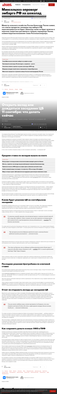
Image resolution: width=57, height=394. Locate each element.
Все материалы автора (16, 22)
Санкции (16, 89)
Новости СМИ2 (5, 97)
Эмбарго (20, 89)
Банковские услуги (38, 371)
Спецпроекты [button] (26, 4)
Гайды (48, 372)
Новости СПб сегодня (34, 372)
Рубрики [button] (18, 4)
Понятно (53, 391)
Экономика (20, 371)
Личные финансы (12, 372)
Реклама (43, 4)
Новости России (42, 372)
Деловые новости (20, 372)
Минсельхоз (11, 89)
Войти (51, 4)
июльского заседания (10, 273)
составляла (35, 177)
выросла (11, 176)
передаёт (35, 249)
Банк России (45, 371)
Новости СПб (26, 372)
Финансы (14, 371)
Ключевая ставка (5, 372)
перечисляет (17, 335)
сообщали (4, 283)
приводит (46, 220)
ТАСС (15, 44)
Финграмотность (5, 373)
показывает (29, 346)
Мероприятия (36, 4)
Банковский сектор (30, 371)
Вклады (10, 371)
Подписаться (28, 1)
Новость (6, 89)
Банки (24, 371)
